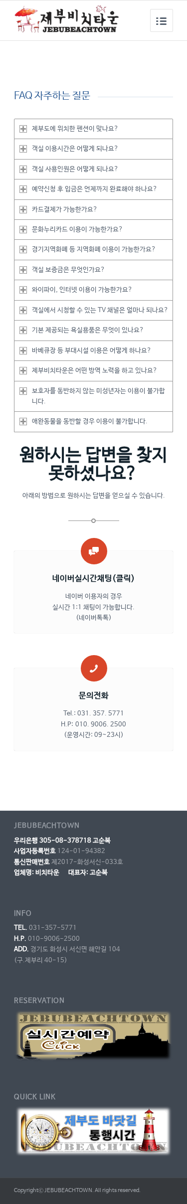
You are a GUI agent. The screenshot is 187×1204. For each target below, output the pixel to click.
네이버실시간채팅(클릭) (93, 578)
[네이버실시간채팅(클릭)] (94, 551)
